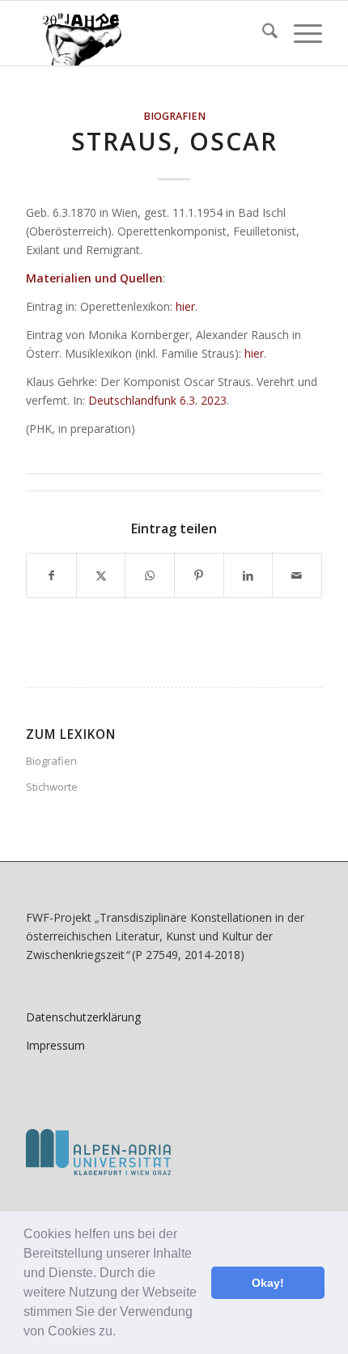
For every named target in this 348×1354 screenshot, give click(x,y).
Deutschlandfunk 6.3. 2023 (157, 400)
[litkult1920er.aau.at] (144, 33)
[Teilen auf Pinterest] (199, 575)
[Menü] (300, 33)
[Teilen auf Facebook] (51, 575)
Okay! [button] (268, 1282)
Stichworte (52, 786)
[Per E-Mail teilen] (297, 575)
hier (185, 306)
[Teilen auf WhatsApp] (149, 575)
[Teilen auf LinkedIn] (248, 575)
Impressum (55, 1045)
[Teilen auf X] (101, 575)
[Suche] (262, 33)
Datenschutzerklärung (83, 1017)
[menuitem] (262, 33)
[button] (121, 1333)
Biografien (174, 116)
